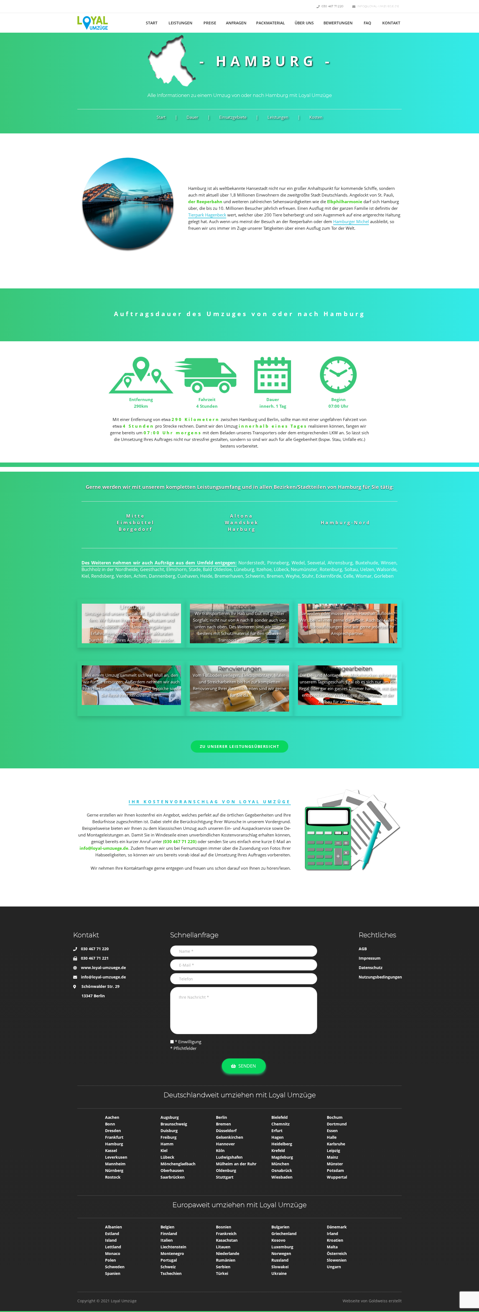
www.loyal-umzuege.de (103, 967)
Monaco (112, 1253)
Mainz (332, 1157)
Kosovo (278, 1240)
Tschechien (171, 1273)
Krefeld (278, 1150)
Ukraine (279, 1273)
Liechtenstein (173, 1246)
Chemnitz (280, 1124)
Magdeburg (282, 1157)
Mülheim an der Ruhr (236, 1163)
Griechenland (284, 1233)
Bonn (110, 1124)
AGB (363, 948)
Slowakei (280, 1266)
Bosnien (223, 1227)
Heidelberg (281, 1143)
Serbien (223, 1266)
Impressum (370, 958)
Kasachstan (227, 1240)
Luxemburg (282, 1246)
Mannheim (115, 1163)
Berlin (221, 1117)
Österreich (337, 1253)
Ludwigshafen (229, 1157)
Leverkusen (116, 1157)
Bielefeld (279, 1117)
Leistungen (277, 117)
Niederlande (227, 1253)
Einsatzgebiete (232, 117)
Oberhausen (172, 1170)
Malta (332, 1246)
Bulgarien (280, 1227)
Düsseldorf (226, 1130)
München (280, 1163)
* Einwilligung (187, 1041)
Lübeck (167, 1157)
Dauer (192, 117)
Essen (332, 1130)
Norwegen (281, 1253)
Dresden (113, 1130)
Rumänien (225, 1260)
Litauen (223, 1246)
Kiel (163, 1150)
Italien (166, 1240)
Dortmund (337, 1124)
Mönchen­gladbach (177, 1163)
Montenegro (172, 1253)
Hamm (167, 1143)
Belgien (167, 1227)
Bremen (223, 1124)
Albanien (113, 1227)
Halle (332, 1137)
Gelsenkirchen (229, 1137)
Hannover (225, 1143)
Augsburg (169, 1117)
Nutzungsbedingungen (380, 977)
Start (161, 117)
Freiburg (168, 1137)
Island (111, 1240)
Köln (220, 1150)
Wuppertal (337, 1177)
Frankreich (226, 1233)
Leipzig (333, 1150)
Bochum (335, 1117)
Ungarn (334, 1266)
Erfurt (276, 1130)
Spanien (112, 1273)
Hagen (277, 1137)
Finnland (168, 1233)
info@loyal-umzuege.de (103, 977)
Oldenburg (226, 1170)
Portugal (168, 1260)
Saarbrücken (172, 1177)
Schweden (114, 1266)
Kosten (315, 117)
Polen (110, 1260)
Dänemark (337, 1227)
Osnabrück (281, 1170)
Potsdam (335, 1170)
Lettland (113, 1246)
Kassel (111, 1150)
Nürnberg (114, 1170)
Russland (280, 1260)
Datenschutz (371, 967)
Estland (112, 1233)
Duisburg (169, 1130)
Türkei (222, 1273)
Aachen (112, 1117)
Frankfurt (114, 1137)
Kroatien (335, 1240)
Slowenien (336, 1260)
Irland (332, 1233)
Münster (335, 1163)
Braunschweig (173, 1124)
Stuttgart (224, 1177)
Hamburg (114, 1143)
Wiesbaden (281, 1177)
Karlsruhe (336, 1143)
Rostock (113, 1177)
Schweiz (168, 1266)
